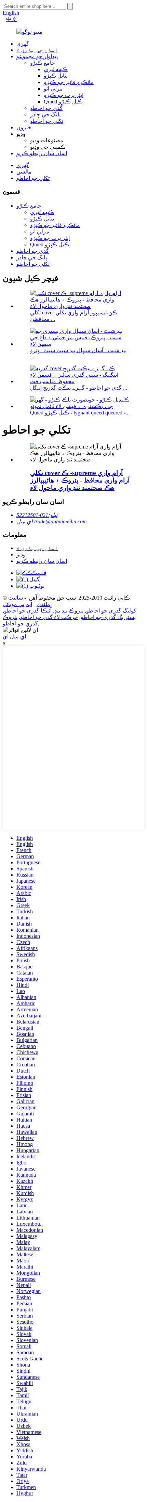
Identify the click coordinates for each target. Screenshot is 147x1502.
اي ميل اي (14, 636)
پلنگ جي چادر (45, 114)
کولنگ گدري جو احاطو (111, 611)
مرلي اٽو (53, 89)
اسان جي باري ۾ (37, 50)
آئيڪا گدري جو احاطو (28, 611)
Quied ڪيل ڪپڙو (63, 101)
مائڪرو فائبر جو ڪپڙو (69, 82)
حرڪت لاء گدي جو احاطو (49, 617)
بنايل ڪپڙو (56, 76)
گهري (22, 44)
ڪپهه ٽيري (56, 69)
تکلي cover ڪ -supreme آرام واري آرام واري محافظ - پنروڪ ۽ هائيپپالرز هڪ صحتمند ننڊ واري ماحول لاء (80, 480)
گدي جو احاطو (46, 108)
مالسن (24, 172)
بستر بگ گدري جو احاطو (108, 617)
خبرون (23, 127)
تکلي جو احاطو (46, 121)
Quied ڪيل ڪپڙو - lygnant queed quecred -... (80, 412)
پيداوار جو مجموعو (37, 56)
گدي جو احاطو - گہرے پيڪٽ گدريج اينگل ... (78, 388)
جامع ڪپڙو (42, 63)
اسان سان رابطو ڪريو (41, 153)
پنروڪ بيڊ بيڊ (68, 611)
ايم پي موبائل (17, 604)
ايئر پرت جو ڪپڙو (63, 95)
